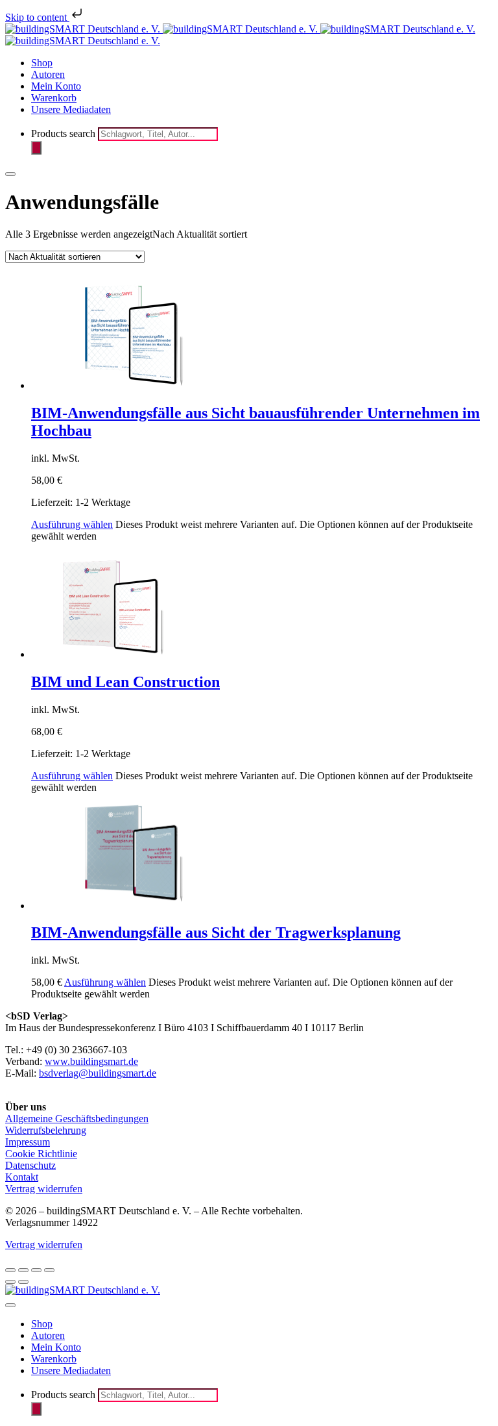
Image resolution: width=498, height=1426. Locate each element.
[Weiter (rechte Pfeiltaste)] (23, 1282)
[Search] (36, 148)
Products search (64, 133)
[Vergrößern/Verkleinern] (10, 1270)
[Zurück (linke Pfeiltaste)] (10, 1282)
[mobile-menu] (10, 174)
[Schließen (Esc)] (49, 1270)
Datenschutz (30, 1165)
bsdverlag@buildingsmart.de (97, 1073)
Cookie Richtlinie (41, 1153)
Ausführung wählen (72, 524)
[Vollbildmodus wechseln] (23, 1270)
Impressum (27, 1141)
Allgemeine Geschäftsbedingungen (76, 1118)
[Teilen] (36, 1270)
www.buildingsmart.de (91, 1061)
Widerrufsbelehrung (45, 1130)
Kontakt (21, 1176)
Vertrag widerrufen (43, 1188)
